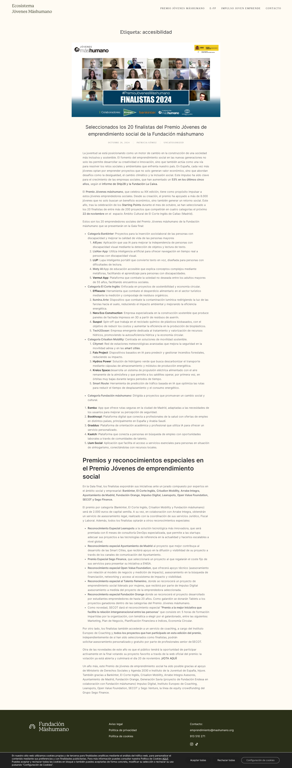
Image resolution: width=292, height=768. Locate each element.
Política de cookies (121, 736)
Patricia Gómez (147, 143)
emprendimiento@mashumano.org (212, 730)
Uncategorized (174, 143)
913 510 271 (197, 736)
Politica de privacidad (123, 730)
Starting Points (131, 205)
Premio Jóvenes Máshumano (182, 8)
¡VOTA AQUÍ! (169, 658)
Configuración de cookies (260, 760)
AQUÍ (165, 758)
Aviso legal (116, 724)
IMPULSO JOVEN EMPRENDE (241, 8)
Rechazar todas (226, 760)
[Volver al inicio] (32, 8)
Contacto (273, 8)
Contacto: (196, 724)
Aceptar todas (198, 760)
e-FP (213, 8)
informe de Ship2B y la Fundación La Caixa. (129, 184)
